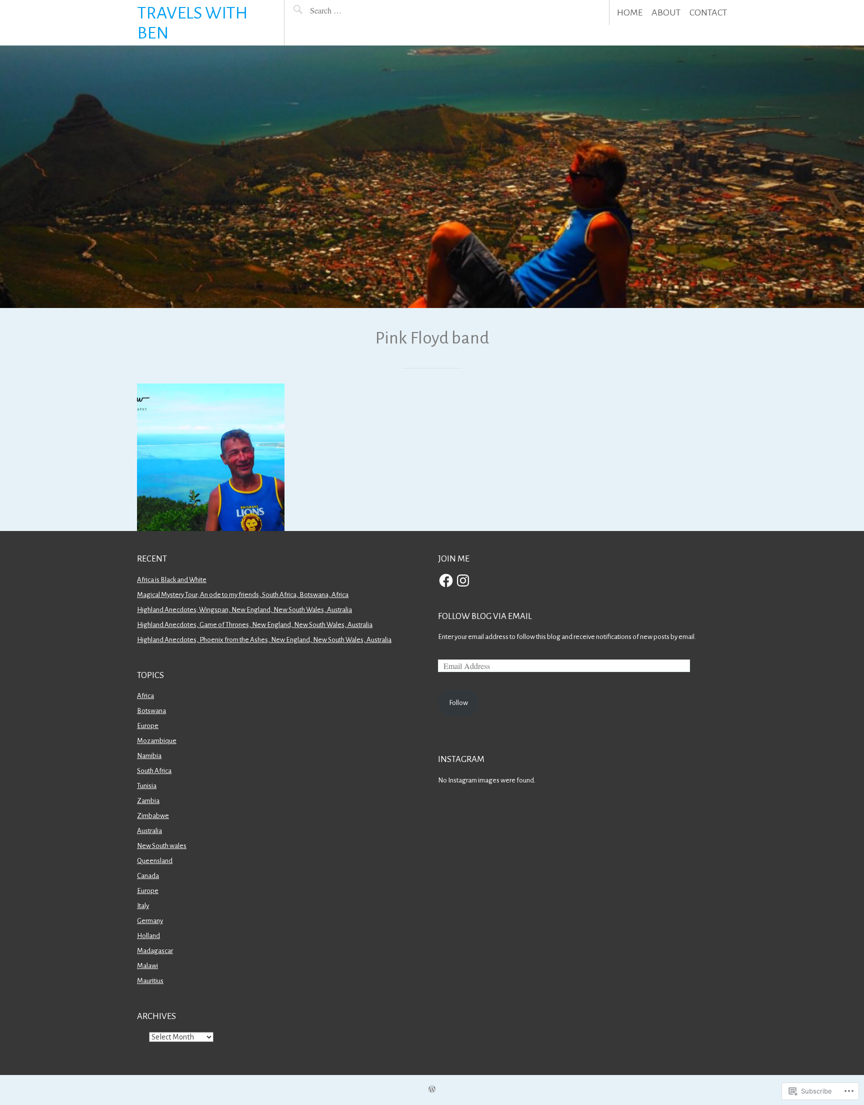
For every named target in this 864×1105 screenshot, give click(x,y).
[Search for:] (349, 10)
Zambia (148, 800)
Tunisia (146, 786)
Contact (708, 13)
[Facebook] (446, 580)
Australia (149, 830)
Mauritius (150, 980)
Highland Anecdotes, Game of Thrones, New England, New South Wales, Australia (254, 624)
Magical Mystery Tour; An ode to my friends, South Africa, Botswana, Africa (242, 594)
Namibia (149, 756)
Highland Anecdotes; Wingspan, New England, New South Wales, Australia (244, 610)
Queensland (154, 860)
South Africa (154, 770)
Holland (148, 936)
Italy (143, 906)
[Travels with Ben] (432, 177)
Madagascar (155, 950)
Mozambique (156, 740)
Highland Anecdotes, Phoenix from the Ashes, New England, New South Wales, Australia (264, 640)
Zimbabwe (153, 816)
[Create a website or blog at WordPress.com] (432, 1090)
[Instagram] (463, 580)
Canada (148, 876)
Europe (147, 726)
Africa (145, 696)
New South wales (161, 846)
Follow (458, 702)
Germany (150, 920)
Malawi (147, 966)
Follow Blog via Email (485, 616)
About (666, 13)
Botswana (151, 710)
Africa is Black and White (171, 580)
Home (629, 13)
